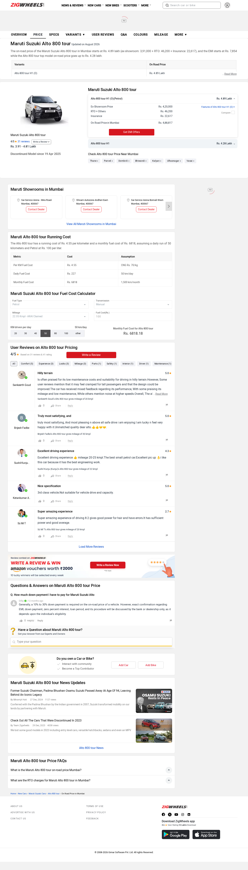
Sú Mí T (22, 523)
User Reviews (103, 34)
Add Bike (150, 665)
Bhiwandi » (141, 161)
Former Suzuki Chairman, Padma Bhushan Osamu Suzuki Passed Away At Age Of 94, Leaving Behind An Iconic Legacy (71, 692)
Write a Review (40, 142)
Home (13, 793)
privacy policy (96, 812)
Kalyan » (156, 161)
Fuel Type (17, 300)
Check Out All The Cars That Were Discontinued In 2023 (46, 720)
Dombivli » (124, 161)
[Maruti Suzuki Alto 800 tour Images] (47, 109)
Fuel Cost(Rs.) (102, 312)
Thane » (94, 161)
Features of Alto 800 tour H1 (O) (218, 107)
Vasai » (190, 161)
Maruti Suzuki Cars (37, 793)
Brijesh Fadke (21, 427)
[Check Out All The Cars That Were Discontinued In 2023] (154, 731)
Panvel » (108, 161)
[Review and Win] (91, 566)
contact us (18, 818)
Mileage (16, 312)
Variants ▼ (75, 34)
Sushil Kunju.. (21, 463)
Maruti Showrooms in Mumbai (96, 224)
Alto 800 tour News (91, 748)
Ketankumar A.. (22, 498)
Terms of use (94, 806)
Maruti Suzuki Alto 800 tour (28, 135)
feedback (92, 818)
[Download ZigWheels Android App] (176, 834)
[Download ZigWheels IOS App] (206, 834)
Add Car (123, 665)
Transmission (102, 300)
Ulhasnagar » (174, 161)
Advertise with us (23, 812)
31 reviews (24, 141)
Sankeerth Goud (22, 385)
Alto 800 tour (54, 793)
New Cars (22, 793)
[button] (167, 5)
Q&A (124, 34)
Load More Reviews (91, 546)
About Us (17, 806)
